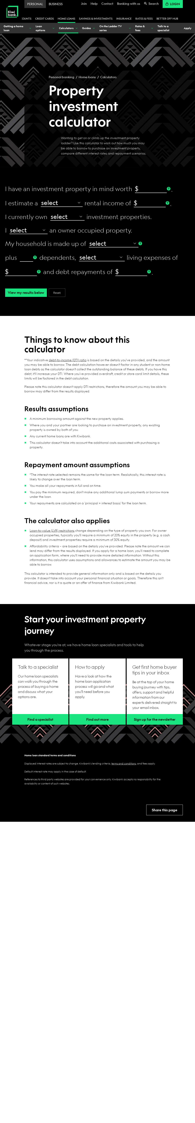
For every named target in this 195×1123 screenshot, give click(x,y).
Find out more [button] (97, 719)
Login (175, 4)
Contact (107, 4)
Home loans (66, 18)
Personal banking (61, 77)
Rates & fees (144, 18)
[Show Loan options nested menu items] (53, 28)
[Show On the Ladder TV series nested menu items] (129, 28)
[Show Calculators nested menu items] (76, 28)
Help (94, 4)
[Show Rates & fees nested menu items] (152, 28)
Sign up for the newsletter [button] (154, 719)
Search (154, 4)
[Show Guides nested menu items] (94, 28)
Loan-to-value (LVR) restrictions (52, 530)
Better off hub (167, 18)
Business (56, 4)
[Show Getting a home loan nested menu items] (30, 28)
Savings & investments (96, 18)
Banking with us (128, 4)
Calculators (108, 77)
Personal (35, 4)
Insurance (124, 18)
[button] (40, 719)
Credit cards (44, 18)
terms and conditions (123, 763)
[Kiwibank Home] (12, 20)
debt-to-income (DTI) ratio (67, 360)
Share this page (164, 810)
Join (84, 4)
